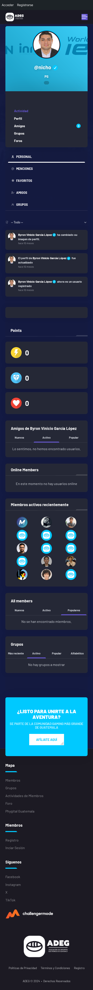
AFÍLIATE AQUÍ (46, 740)
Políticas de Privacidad (23, 968)
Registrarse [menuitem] (25, 5)
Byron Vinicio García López (35, 235)
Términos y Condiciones (55, 968)
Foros (18, 141)
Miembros (12, 780)
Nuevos (19, 437)
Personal (24, 157)
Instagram (13, 884)
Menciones (24, 169)
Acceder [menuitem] (8, 5)
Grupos (19, 133)
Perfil (18, 118)
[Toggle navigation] (85, 17)
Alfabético (77, 653)
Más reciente (16, 653)
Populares (74, 610)
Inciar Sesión (15, 848)
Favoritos (24, 180)
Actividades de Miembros (24, 796)
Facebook (12, 877)
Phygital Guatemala (19, 811)
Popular (74, 437)
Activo (46, 437)
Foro (8, 803)
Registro (12, 840)
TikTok (10, 900)
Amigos (46, 126)
